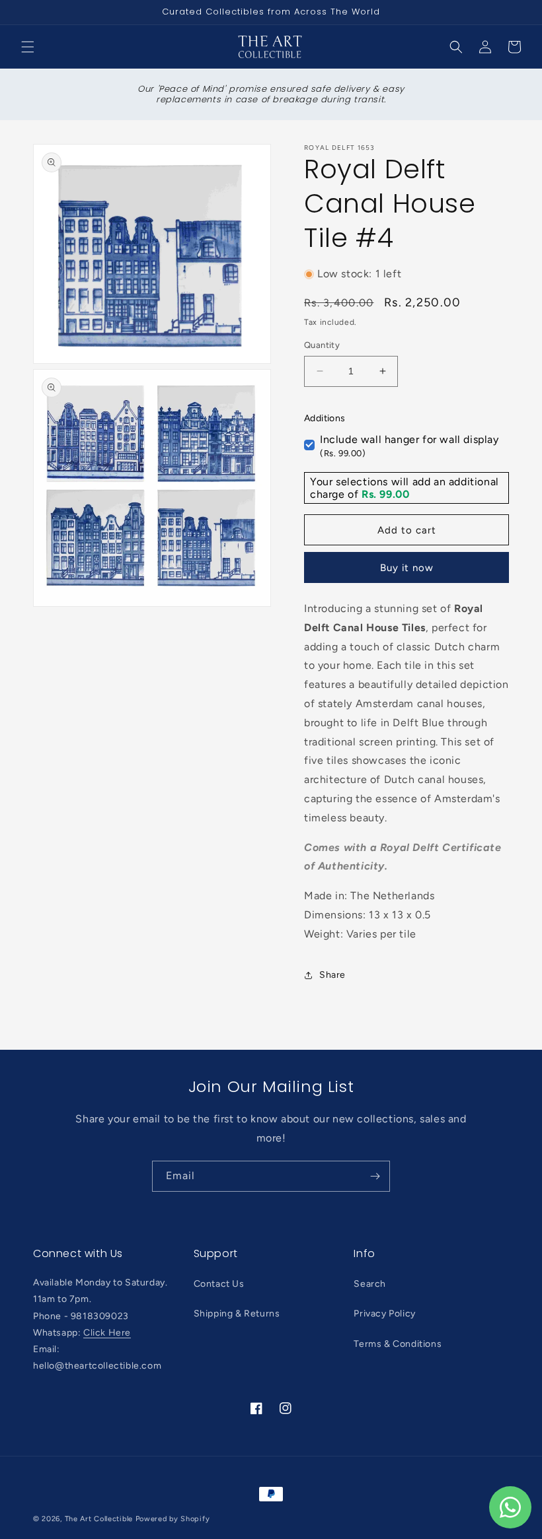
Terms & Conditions (398, 1344)
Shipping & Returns (237, 1313)
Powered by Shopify (173, 1519)
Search (370, 1283)
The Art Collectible (99, 1519)
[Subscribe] (374, 1176)
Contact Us (219, 1283)
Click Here (107, 1332)
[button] (27, 46)
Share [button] (332, 974)
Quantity (322, 345)
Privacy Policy (384, 1313)
